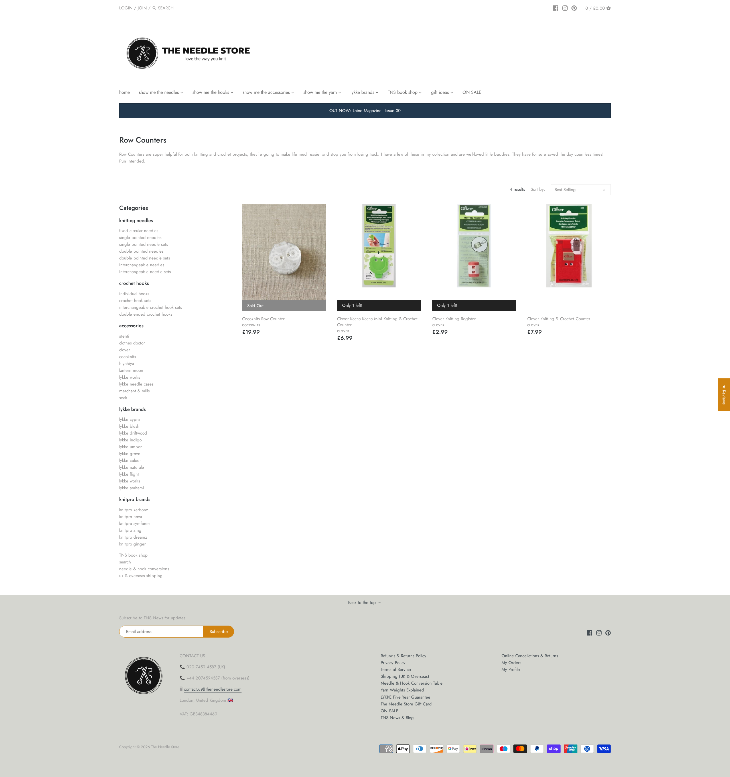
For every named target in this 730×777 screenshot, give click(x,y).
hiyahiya (126, 363)
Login (126, 8)
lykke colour (130, 460)
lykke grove (129, 454)
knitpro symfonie (134, 523)
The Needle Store (165, 747)
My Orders (511, 663)
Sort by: (538, 189)
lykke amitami (131, 488)
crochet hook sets (135, 300)
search (125, 562)
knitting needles (136, 220)
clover (124, 350)
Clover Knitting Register (454, 321)
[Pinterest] (574, 7)
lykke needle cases (136, 384)
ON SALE (389, 711)
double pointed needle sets (144, 258)
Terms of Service (396, 669)
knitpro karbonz (133, 510)
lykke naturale (131, 467)
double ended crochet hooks (145, 314)
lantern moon (131, 370)
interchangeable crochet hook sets (150, 307)
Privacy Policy (393, 663)
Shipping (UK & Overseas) (405, 676)
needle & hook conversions (144, 569)
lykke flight (129, 474)
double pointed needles (141, 251)
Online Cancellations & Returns (530, 656)
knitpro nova (130, 517)
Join (142, 8)
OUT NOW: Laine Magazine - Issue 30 (365, 110)
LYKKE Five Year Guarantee (405, 697)
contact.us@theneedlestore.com (213, 689)
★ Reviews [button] (724, 395)
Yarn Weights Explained (402, 690)
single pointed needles (140, 237)
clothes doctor (132, 343)
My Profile (511, 669)
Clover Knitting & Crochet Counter (558, 321)
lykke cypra (129, 419)
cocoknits (127, 357)
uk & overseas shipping (141, 576)
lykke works (129, 377)
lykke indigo (130, 440)
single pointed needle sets (143, 244)
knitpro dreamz (133, 537)
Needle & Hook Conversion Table (412, 683)
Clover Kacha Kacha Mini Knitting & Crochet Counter (377, 324)
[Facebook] (555, 7)
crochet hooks (134, 283)
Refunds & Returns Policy (403, 656)
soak (123, 398)
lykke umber (130, 447)
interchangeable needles (141, 265)
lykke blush (129, 426)
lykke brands (132, 409)
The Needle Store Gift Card (406, 704)
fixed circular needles (138, 231)
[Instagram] (565, 7)
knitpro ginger (132, 544)
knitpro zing (130, 530)
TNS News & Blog (397, 718)
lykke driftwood (133, 433)
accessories (131, 325)
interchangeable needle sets (145, 272)
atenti (124, 336)
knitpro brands (134, 499)
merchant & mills (134, 391)
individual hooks (134, 294)
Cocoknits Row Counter (263, 321)
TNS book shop (133, 555)
